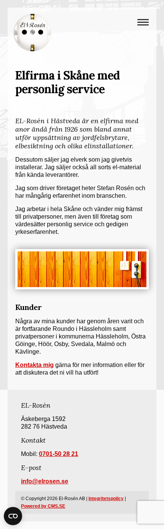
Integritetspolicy (106, 498)
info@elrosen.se (44, 481)
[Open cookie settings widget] (13, 516)
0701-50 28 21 (58, 454)
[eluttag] (82, 269)
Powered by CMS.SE (43, 506)
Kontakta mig (34, 365)
